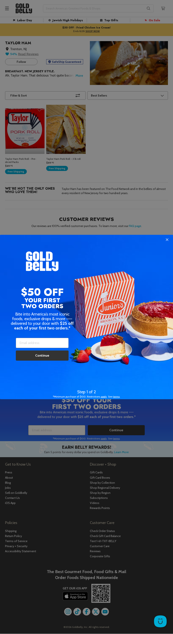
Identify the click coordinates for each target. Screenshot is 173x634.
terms (116, 396)
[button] (86, 317)
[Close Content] (167, 240)
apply (104, 396)
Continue (42, 355)
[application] (160, 621)
